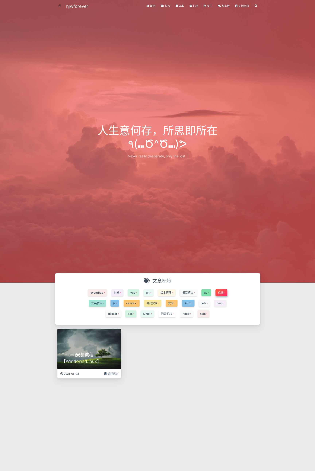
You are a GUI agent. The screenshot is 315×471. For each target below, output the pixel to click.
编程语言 (113, 373)
